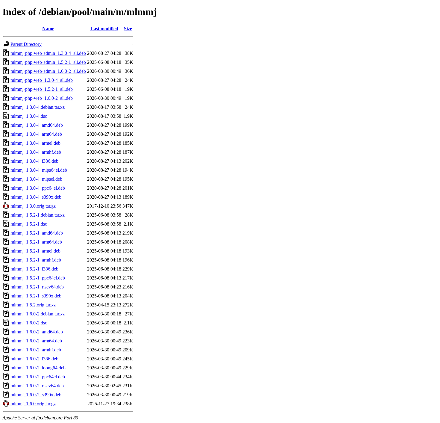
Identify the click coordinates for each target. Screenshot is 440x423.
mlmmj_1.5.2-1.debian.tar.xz (37, 214)
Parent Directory (26, 44)
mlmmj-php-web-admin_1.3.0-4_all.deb (48, 53)
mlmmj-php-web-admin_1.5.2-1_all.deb (48, 62)
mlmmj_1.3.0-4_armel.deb (35, 143)
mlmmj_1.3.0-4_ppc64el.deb (37, 188)
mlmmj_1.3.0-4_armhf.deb (35, 152)
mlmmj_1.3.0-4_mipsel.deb (36, 179)
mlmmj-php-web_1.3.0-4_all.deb (41, 80)
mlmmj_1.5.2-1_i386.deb (34, 268)
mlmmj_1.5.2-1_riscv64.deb (37, 286)
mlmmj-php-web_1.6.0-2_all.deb (41, 98)
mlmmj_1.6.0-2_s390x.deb (35, 394)
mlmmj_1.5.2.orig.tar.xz (33, 304)
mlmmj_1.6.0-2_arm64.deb (36, 340)
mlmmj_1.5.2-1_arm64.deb (36, 241)
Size (128, 28)
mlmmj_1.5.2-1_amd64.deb (36, 232)
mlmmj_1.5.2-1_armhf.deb (35, 259)
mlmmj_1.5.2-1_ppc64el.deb (37, 277)
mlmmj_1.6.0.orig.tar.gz (33, 403)
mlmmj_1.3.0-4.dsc (28, 116)
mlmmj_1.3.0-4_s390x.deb (35, 197)
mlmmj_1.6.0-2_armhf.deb (35, 349)
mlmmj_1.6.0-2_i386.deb (34, 358)
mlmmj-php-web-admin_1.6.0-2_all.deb (48, 71)
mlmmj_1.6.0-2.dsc (28, 322)
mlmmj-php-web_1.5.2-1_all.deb (41, 89)
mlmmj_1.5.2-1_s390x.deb (35, 295)
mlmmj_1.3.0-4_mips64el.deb (38, 170)
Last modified (104, 28)
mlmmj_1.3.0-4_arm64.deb (36, 134)
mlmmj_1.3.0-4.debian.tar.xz (37, 107)
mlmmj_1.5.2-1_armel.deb (35, 250)
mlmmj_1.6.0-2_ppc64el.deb (37, 376)
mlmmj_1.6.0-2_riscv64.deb (37, 385)
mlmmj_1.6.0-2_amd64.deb (36, 331)
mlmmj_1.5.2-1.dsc (28, 223)
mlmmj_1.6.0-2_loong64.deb (38, 367)
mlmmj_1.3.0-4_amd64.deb (36, 125)
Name (48, 28)
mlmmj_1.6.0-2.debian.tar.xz (37, 313)
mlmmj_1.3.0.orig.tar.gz (33, 206)
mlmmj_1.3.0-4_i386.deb (34, 161)
